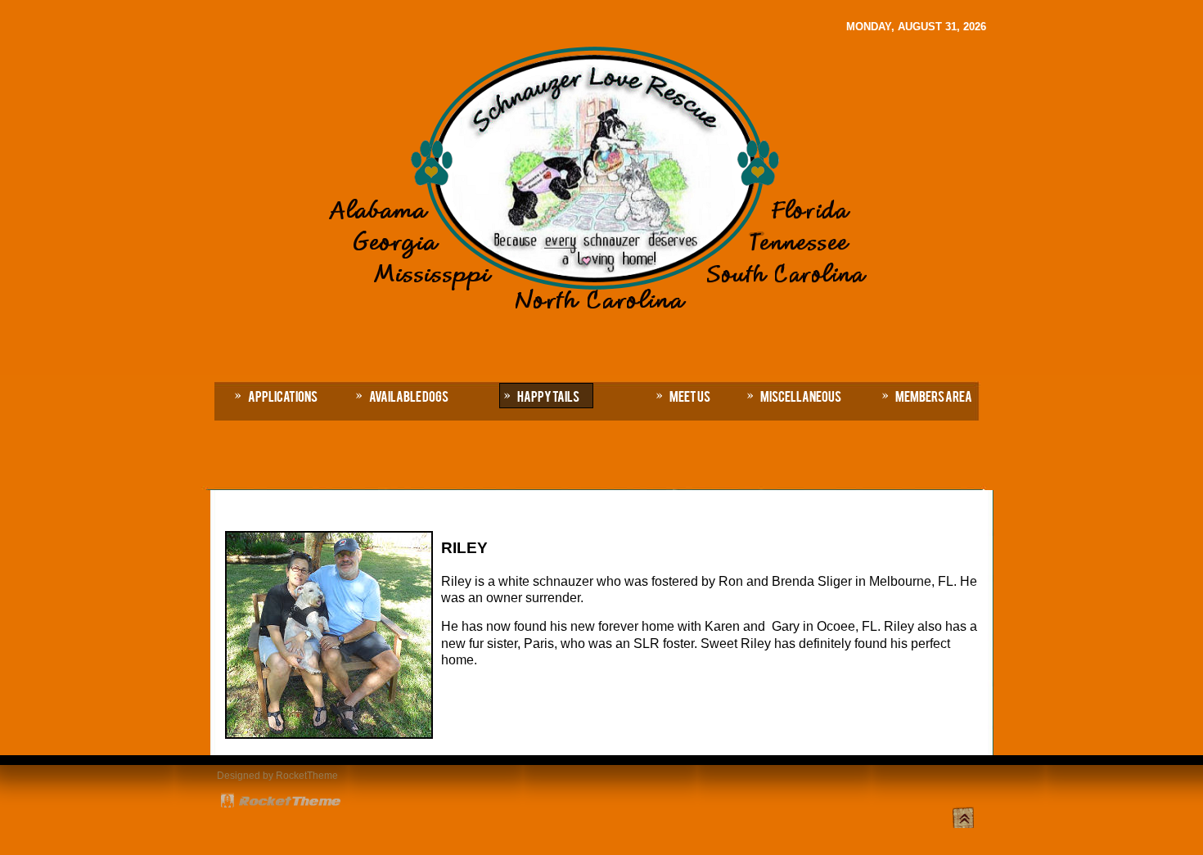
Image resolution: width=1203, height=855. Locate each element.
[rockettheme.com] (281, 803)
